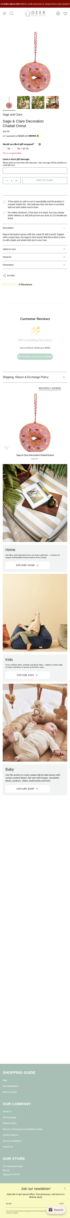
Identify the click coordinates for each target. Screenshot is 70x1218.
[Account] (58, 13)
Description (8, 227)
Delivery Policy (9, 1123)
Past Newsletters (11, 1086)
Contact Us (8, 1146)
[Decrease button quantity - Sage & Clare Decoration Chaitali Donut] (6, 180)
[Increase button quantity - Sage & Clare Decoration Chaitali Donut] (17, 180)
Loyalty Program (10, 1134)
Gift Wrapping (9, 1117)
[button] (12, 13)
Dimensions (8, 264)
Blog (5, 1080)
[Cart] (65, 13)
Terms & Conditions (12, 1140)
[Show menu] (4, 13)
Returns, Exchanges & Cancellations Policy (23, 1129)
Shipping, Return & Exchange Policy (26, 377)
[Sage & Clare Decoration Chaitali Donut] (35, 423)
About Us (7, 1111)
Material (7, 257)
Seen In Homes (10, 1092)
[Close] (65, 1188)
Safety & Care (9, 249)
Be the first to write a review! (35, 356)
